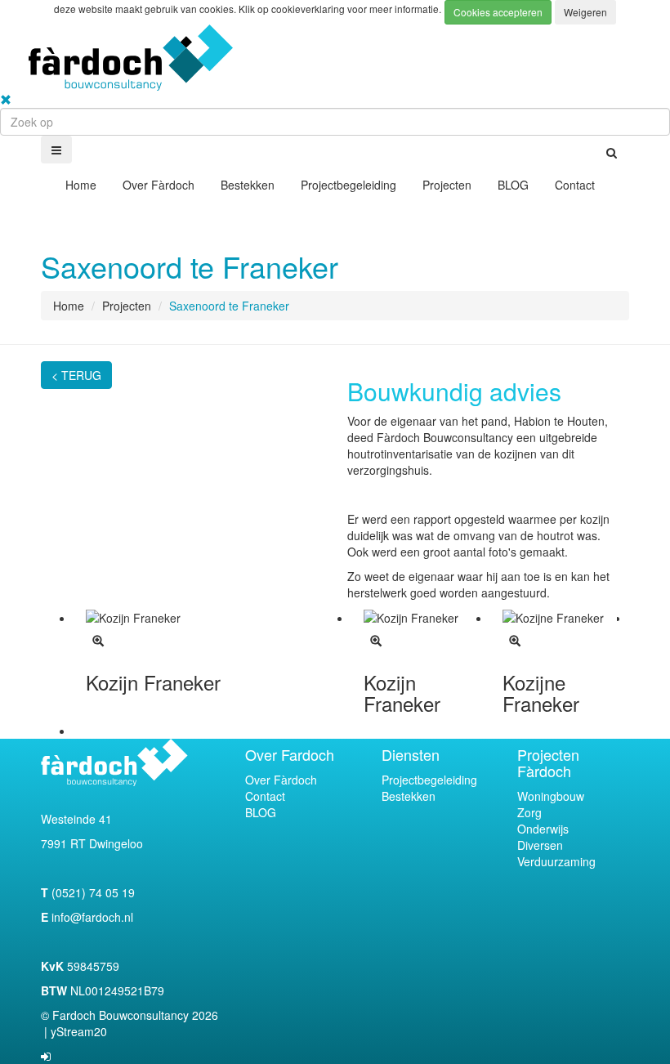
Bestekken (248, 185)
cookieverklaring (309, 9)
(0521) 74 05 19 (91, 892)
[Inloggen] (46, 1056)
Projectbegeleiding (348, 185)
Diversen (540, 845)
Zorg (529, 812)
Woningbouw (550, 796)
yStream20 (79, 1031)
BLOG (513, 185)
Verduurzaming (556, 861)
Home (80, 185)
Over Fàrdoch (158, 185)
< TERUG (76, 375)
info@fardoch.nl (92, 917)
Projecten (446, 185)
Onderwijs (543, 828)
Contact (575, 185)
